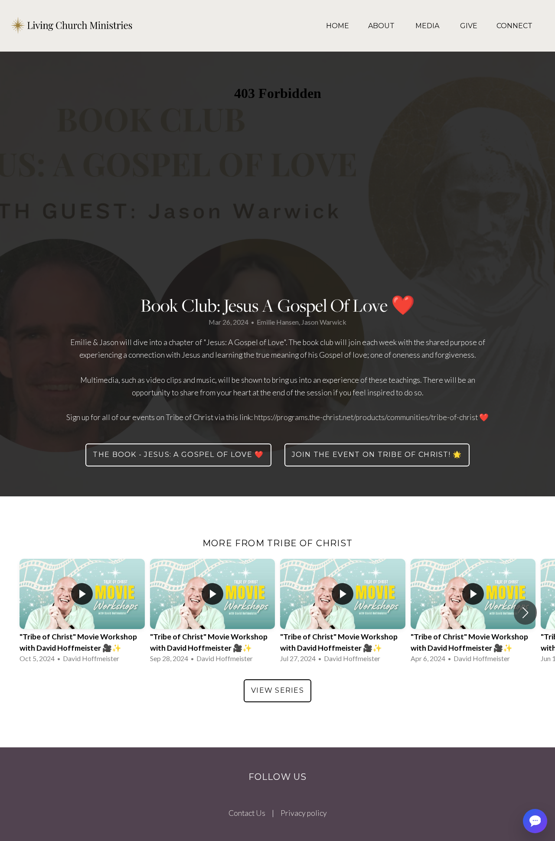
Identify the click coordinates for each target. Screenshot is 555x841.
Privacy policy (304, 813)
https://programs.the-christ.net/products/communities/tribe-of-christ (366, 417)
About (382, 26)
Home (337, 26)
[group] (82, 613)
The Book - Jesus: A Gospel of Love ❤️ (178, 454)
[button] (525, 612)
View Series (277, 690)
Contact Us (247, 813)
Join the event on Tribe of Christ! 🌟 (377, 454)
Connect (514, 26)
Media (428, 26)
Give (468, 26)
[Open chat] (535, 821)
